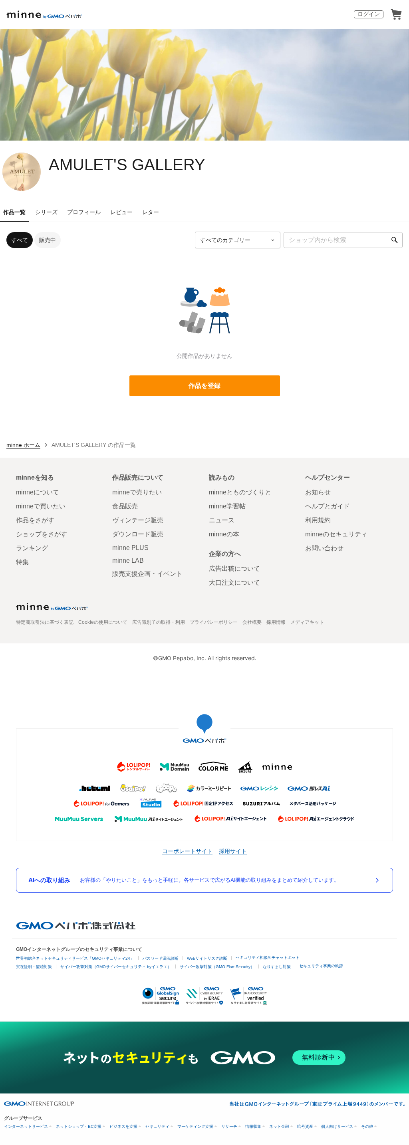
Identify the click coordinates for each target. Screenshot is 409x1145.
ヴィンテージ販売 (137, 520)
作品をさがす (35, 520)
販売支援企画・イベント (147, 573)
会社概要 (252, 622)
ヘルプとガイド (327, 506)
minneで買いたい (41, 506)
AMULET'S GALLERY (127, 164)
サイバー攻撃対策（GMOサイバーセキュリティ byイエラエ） (115, 966)
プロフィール (84, 212)
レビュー (121, 212)
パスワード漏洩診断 (161, 958)
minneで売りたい (137, 492)
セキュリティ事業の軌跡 (321, 966)
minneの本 (224, 534)
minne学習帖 (227, 506)
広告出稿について (234, 568)
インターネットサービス (26, 1126)
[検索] (394, 240)
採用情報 (276, 622)
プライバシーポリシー (214, 622)
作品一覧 (14, 212)
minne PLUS (130, 547)
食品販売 (125, 506)
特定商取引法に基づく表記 (44, 622)
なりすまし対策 (277, 966)
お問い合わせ (324, 548)
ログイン (368, 14)
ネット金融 (279, 1126)
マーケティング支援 (195, 1126)
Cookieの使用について (102, 622)
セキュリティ (157, 1126)
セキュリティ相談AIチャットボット (268, 957)
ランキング (32, 548)
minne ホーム (23, 445)
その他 (367, 1126)
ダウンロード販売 (137, 534)
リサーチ (229, 1126)
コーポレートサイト (187, 850)
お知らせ (318, 492)
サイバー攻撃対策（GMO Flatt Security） (217, 966)
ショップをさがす (41, 534)
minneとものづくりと (240, 492)
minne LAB (128, 560)
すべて (19, 240)
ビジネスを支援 (123, 1126)
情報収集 (253, 1126)
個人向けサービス (337, 1126)
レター (150, 212)
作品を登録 (204, 385)
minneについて (37, 492)
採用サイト (233, 850)
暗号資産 (305, 1126)
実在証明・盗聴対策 (34, 966)
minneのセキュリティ (336, 534)
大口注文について (234, 582)
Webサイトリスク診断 (207, 958)
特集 (22, 562)
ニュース (221, 520)
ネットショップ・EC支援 (78, 1126)
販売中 (47, 240)
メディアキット (307, 622)
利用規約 (318, 520)
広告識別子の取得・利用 (158, 622)
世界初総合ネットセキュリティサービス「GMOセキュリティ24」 (75, 958)
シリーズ (46, 212)
